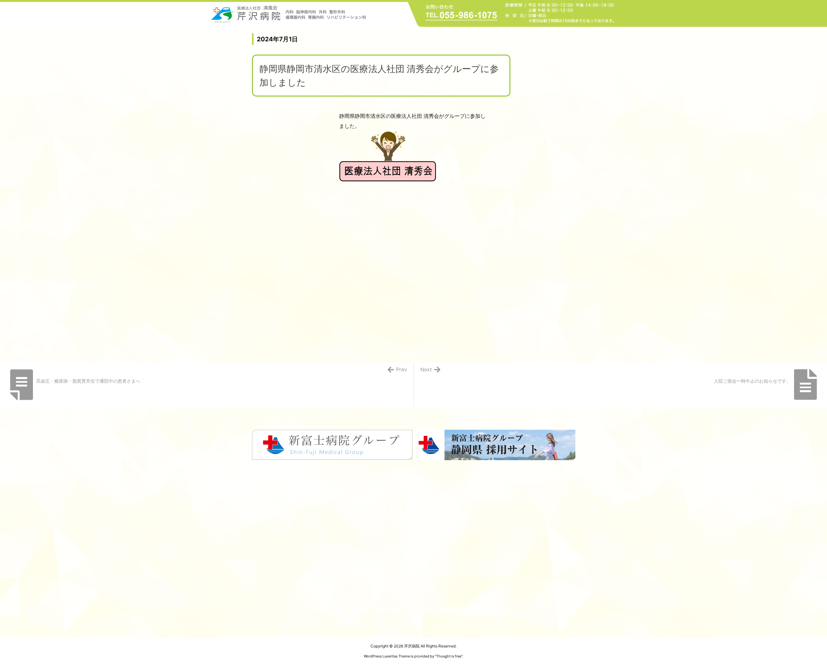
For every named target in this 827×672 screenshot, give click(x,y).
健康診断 (452, 608)
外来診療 (360, 608)
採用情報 (476, 608)
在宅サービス (423, 608)
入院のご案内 (389, 608)
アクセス (500, 608)
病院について (331, 608)
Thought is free (448, 656)
